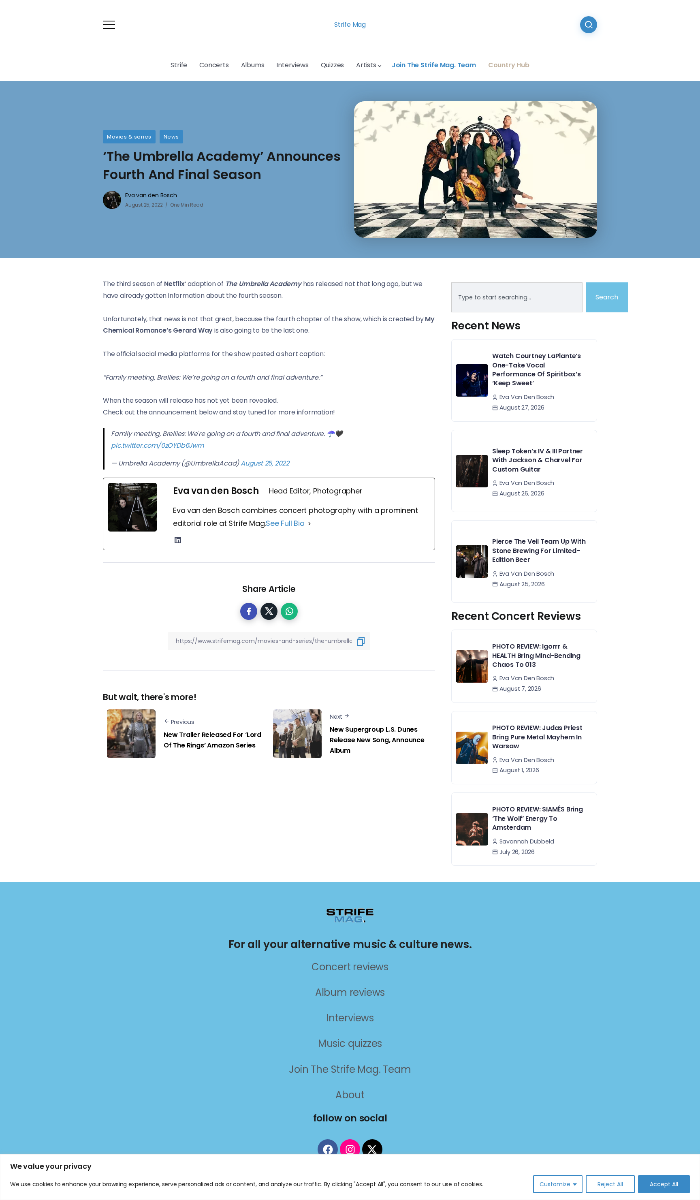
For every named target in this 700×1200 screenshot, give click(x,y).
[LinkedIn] (178, 540)
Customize (555, 1184)
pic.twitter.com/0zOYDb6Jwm (157, 445)
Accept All (664, 1184)
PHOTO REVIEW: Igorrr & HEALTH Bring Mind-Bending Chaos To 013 (536, 655)
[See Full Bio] (309, 523)
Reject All (610, 1184)
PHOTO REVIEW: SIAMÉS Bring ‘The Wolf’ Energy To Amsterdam (537, 818)
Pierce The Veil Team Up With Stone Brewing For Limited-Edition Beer (538, 550)
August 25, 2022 (265, 463)
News (171, 136)
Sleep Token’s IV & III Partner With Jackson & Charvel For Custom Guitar (537, 460)
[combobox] (517, 297)
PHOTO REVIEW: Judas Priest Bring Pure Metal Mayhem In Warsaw (537, 737)
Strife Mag (350, 24)
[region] (350, 1177)
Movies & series (129, 136)
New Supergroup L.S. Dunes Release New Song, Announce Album (377, 740)
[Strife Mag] (350, 915)
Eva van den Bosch (151, 195)
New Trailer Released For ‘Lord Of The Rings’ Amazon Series (212, 740)
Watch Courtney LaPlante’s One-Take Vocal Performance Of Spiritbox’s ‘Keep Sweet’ (536, 369)
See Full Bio (285, 523)
